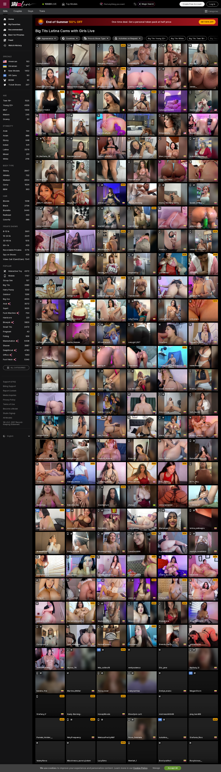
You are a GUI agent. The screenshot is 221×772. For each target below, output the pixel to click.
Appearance (47, 38)
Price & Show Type (96, 38)
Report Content (9, 391)
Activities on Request (128, 38)
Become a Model (10, 409)
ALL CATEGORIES (18, 368)
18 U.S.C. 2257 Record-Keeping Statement (13, 423)
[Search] (135, 4)
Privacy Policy (9, 400)
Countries (70, 38)
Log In (212, 4)
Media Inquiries (9, 395)
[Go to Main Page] (25, 4)
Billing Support (9, 386)
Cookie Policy (140, 768)
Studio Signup (9, 413)
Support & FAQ (9, 382)
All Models (7, 418)
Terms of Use (9, 404)
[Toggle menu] (5, 4)
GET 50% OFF (207, 22)
